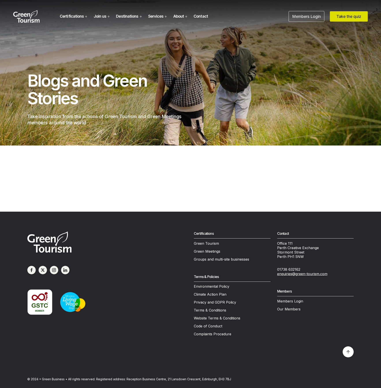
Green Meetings (207, 251)
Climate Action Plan (210, 294)
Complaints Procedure (212, 334)
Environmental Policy (211, 286)
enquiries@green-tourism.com (302, 274)
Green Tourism (206, 243)
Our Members (289, 309)
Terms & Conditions (210, 310)
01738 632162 (288, 269)
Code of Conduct (208, 326)
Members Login (290, 301)
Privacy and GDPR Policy (215, 302)
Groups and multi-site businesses (221, 259)
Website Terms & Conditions (217, 318)
